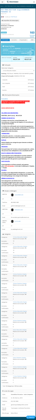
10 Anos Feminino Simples (20, 367)
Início (1, 6)
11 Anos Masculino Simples (20, 348)
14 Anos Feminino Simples (20, 274)
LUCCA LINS (18, 221)
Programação (23, 40)
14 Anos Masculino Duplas (20, 302)
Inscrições (14, 40)
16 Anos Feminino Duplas (19, 320)
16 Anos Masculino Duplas (20, 311)
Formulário (4, 99)
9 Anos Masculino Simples (20, 330)
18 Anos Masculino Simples (20, 265)
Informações (5, 40)
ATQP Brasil (14, 17)
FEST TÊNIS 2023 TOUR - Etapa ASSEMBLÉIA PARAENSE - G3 (19, 6)
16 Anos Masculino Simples (20, 255)
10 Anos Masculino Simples (20, 339)
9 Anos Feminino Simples (19, 357)
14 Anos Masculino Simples (20, 246)
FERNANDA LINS (19, 210)
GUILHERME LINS (19, 195)
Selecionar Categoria (7, 68)
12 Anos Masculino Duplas (20, 292)
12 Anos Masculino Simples (20, 237)
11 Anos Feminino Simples (20, 376)
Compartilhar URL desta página (10, 20)
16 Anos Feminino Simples (20, 283)
